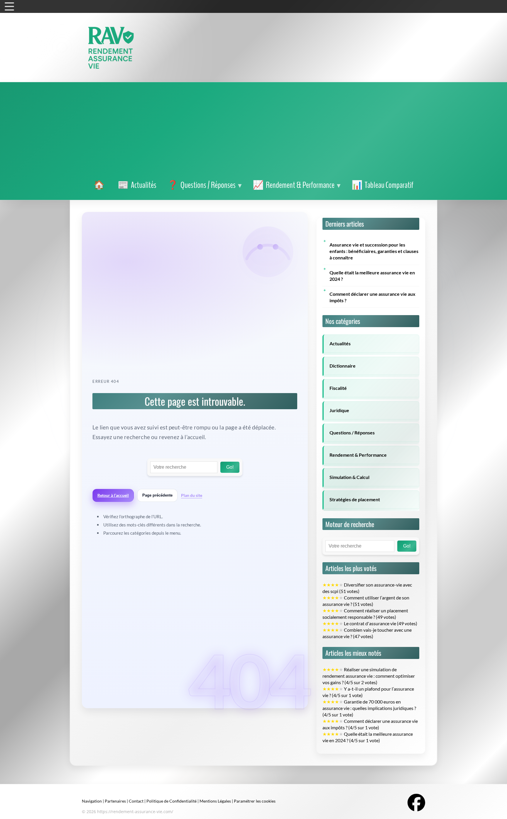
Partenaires (115, 800)
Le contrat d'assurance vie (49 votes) (369, 623)
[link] (100, 185)
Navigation (92, 800)
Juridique (339, 410)
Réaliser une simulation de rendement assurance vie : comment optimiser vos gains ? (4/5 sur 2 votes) (368, 676)
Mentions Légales (215, 800)
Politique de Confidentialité (171, 800)
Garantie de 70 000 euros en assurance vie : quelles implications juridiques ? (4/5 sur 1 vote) (369, 708)
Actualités (340, 343)
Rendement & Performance (358, 455)
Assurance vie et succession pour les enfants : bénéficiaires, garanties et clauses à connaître (373, 251)
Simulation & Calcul (349, 477)
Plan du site (191, 495)
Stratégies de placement (354, 499)
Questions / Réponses (352, 432)
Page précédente (157, 495)
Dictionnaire (342, 365)
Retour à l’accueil (113, 495)
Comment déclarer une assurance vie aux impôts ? (372, 297)
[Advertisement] (253, 132)
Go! (230, 467)
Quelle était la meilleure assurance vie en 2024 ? (372, 276)
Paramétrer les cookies (255, 800)
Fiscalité (338, 388)
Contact (136, 800)
